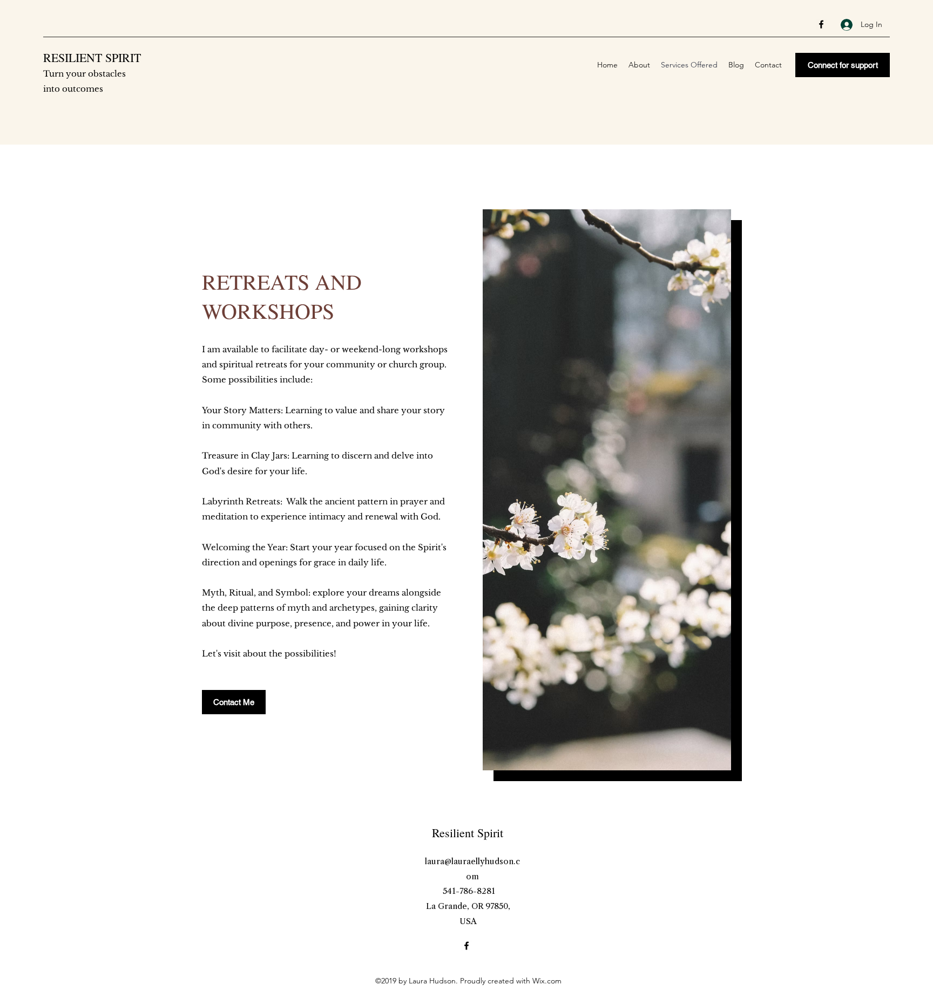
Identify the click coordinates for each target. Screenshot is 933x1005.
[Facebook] (821, 24)
